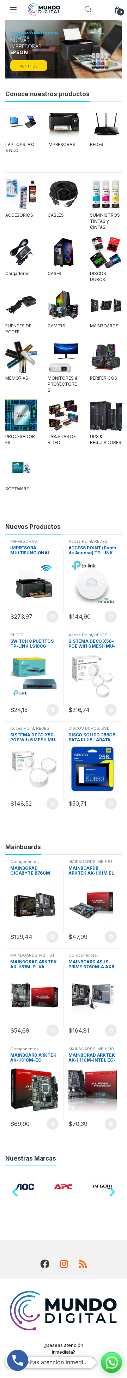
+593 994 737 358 (64, 1360)
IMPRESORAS (61, 144)
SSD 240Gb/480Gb (89, 730)
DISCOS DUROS (83, 728)
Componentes (24, 861)
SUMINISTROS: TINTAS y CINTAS (105, 221)
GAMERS (56, 325)
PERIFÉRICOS (103, 378)
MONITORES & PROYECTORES (62, 384)
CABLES (56, 215)
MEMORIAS (16, 378)
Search (88, 9)
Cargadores (17, 273)
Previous (15, 1194)
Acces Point (80, 541)
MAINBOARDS (104, 325)
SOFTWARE (17, 488)
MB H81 (46, 955)
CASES (54, 273)
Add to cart (53, 617)
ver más (29, 65)
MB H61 (104, 861)
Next (112, 1194)
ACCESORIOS (19, 215)
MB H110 (105, 1048)
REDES (96, 144)
